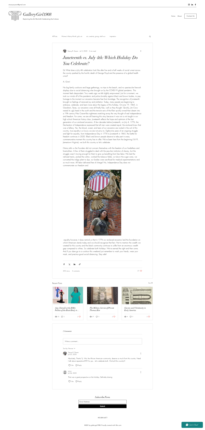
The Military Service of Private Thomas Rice (102, 309)
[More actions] (140, 51)
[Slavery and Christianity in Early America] (137, 295)
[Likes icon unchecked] (69, 365)
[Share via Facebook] (64, 264)
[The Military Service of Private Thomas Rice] (102, 295)
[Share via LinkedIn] (74, 264)
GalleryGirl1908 (37, 14)
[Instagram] (189, 5)
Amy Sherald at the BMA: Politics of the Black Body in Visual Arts (66, 309)
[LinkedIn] (192, 5)
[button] (150, 36)
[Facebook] (195, 5)
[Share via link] (80, 264)
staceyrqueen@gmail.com (17, 5)
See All (150, 283)
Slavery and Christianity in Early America (135, 309)
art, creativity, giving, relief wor (95, 36)
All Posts (54, 36)
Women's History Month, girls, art (72, 36)
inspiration (113, 36)
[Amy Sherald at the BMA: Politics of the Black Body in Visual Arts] (67, 295)
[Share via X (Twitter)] (69, 264)
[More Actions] (140, 353)
